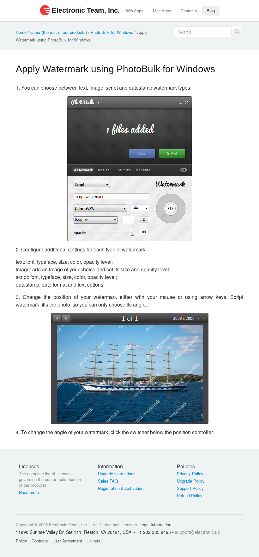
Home (21, 32)
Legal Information (155, 525)
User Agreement (67, 541)
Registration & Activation (120, 488)
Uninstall (94, 541)
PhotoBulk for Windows (112, 32)
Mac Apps (162, 11)
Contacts (189, 11)
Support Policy (190, 488)
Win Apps (134, 11)
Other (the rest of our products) (58, 32)
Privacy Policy (190, 474)
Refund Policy (189, 495)
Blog (211, 11)
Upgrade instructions (117, 474)
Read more (29, 492)
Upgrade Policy (191, 481)
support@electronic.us (197, 532)
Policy (21, 541)
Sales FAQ (108, 481)
